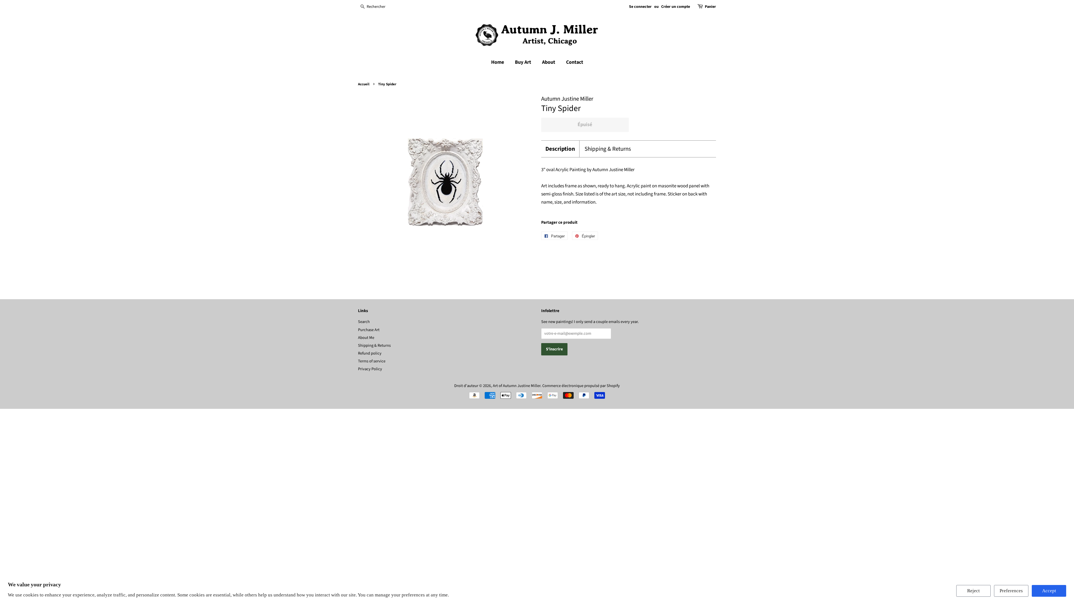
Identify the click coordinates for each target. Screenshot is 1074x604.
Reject (973, 590)
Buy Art (523, 62)
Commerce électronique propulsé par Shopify (581, 386)
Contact (574, 62)
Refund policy (369, 353)
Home (497, 62)
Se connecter (640, 7)
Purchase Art (369, 330)
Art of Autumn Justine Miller (516, 386)
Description (560, 149)
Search (364, 322)
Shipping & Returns (608, 149)
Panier (710, 7)
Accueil (363, 84)
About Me (366, 338)
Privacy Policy (370, 369)
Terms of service (371, 361)
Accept (1049, 590)
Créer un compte (675, 7)
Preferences (1011, 590)
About (548, 62)
